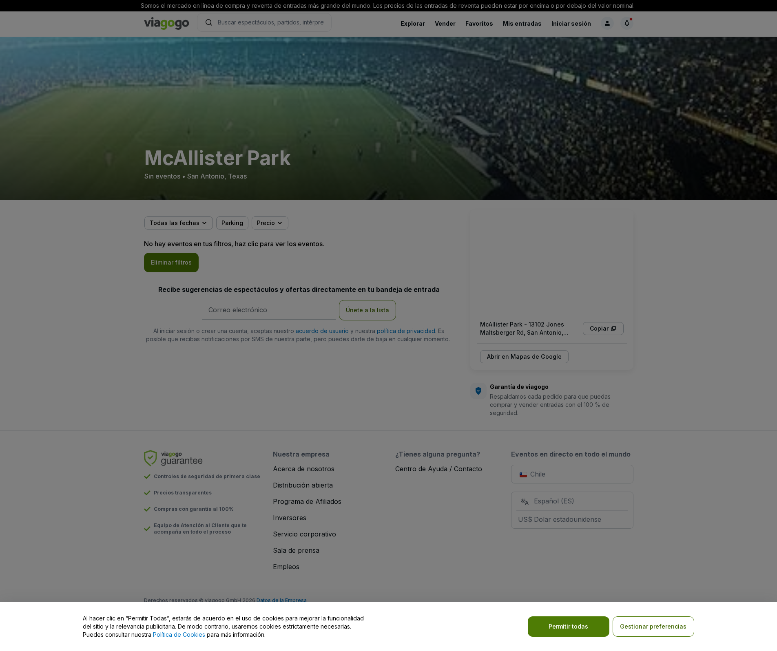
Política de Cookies (179, 634)
